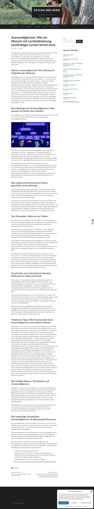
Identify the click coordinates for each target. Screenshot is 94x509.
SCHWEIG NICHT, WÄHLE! (69, 97)
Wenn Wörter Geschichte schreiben (71, 80)
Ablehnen (74, 502)
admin (20, 48)
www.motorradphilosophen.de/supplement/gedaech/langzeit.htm (37, 461)
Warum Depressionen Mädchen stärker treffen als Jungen (21, 474)
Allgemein (16, 468)
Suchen (65, 38)
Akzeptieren (63, 502)
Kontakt (85, 506)
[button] (91, 491)
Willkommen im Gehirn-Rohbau (70, 59)
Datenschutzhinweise (77, 506)
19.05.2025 (14, 48)
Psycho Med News (47, 10)
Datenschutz (54, 26)
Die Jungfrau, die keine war (69, 84)
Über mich (29, 26)
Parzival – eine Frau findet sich (70, 89)
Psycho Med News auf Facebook (71, 101)
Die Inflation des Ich (68, 93)
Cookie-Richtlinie (68, 506)
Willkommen (14, 26)
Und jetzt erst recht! (68, 54)
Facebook (37, 26)
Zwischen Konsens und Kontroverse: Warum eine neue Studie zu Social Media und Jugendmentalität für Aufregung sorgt (47, 474)
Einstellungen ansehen (86, 502)
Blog (22, 26)
